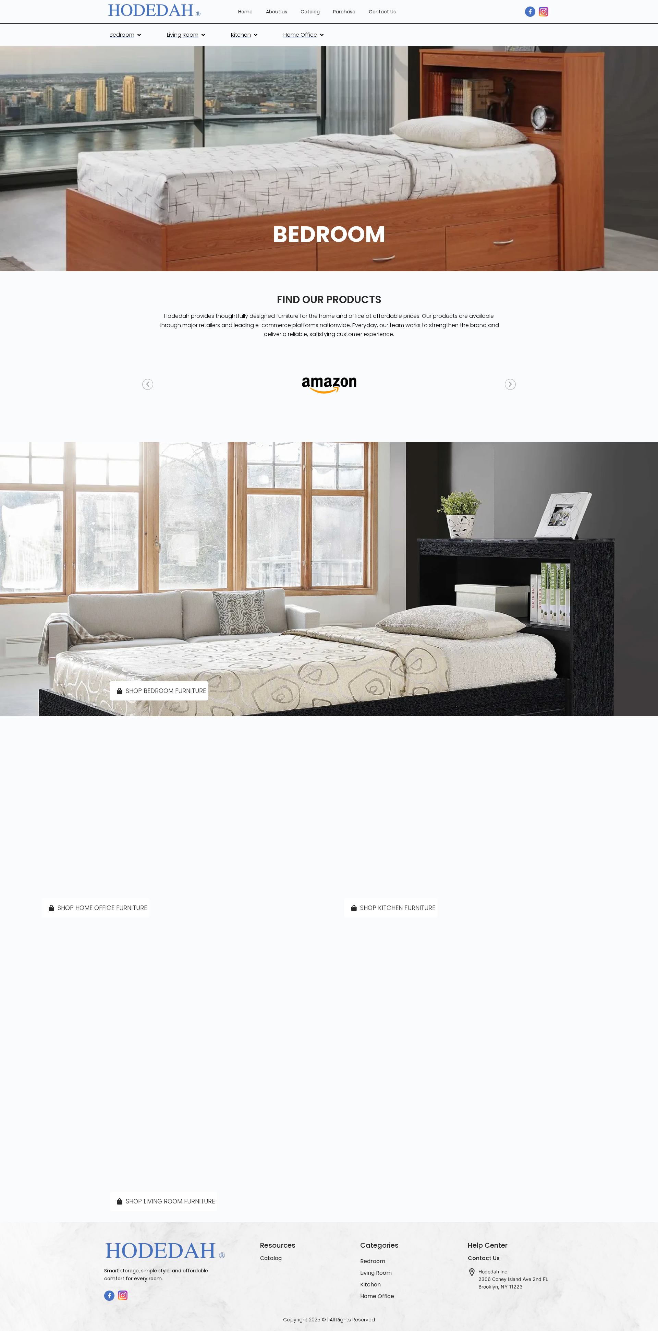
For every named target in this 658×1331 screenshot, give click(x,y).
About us (276, 11)
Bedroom (372, 1261)
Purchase (344, 11)
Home (245, 11)
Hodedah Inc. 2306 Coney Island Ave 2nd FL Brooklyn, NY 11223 (513, 1279)
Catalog (310, 11)
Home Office (377, 1296)
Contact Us (382, 11)
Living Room (376, 1273)
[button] (126, 35)
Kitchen (370, 1284)
